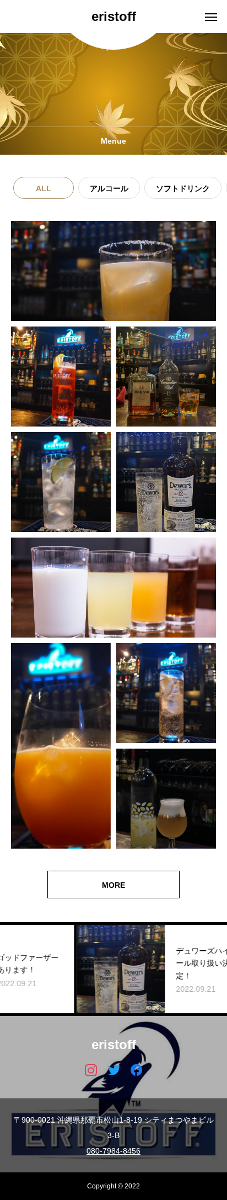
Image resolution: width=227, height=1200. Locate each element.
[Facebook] (136, 1069)
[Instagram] (91, 1069)
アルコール (109, 188)
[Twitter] (114, 1069)
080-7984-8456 (113, 1150)
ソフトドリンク (183, 188)
